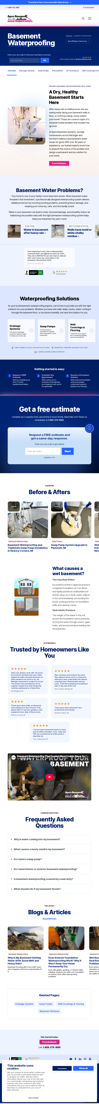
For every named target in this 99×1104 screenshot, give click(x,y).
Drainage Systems (27, 71)
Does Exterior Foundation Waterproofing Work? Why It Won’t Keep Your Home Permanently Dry (66, 952)
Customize (62, 1068)
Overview (12, 71)
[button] (28, 520)
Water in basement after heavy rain (28, 231)
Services (69, 36)
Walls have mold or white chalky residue (71, 231)
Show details (33, 1098)
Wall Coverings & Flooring (81, 330)
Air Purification (72, 71)
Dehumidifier (57, 71)
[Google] (90, 1059)
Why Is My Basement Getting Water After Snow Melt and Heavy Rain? (26, 952)
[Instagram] (85, 1059)
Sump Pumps (43, 71)
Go (44, 60)
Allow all (83, 1068)
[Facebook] (75, 1059)
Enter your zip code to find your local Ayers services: (29, 55)
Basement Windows (49, 1011)
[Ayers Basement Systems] (20, 18)
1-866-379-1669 (13, 7)
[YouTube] (71, 1059)
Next (68, 451)
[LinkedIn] (80, 1059)
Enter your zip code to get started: (49, 444)
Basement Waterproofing (18, 541)
